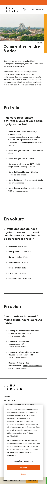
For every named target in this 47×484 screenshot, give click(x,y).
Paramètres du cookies (23, 461)
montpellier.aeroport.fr (32, 366)
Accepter (23, 468)
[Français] (31, 9)
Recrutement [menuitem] (9, 400)
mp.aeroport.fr (25, 333)
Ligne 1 (29, 142)
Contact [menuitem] (7, 396)
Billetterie (32, 480)
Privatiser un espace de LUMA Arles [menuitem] (19, 404)
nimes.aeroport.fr (26, 355)
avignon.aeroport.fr (16, 344)
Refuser (23, 474)
